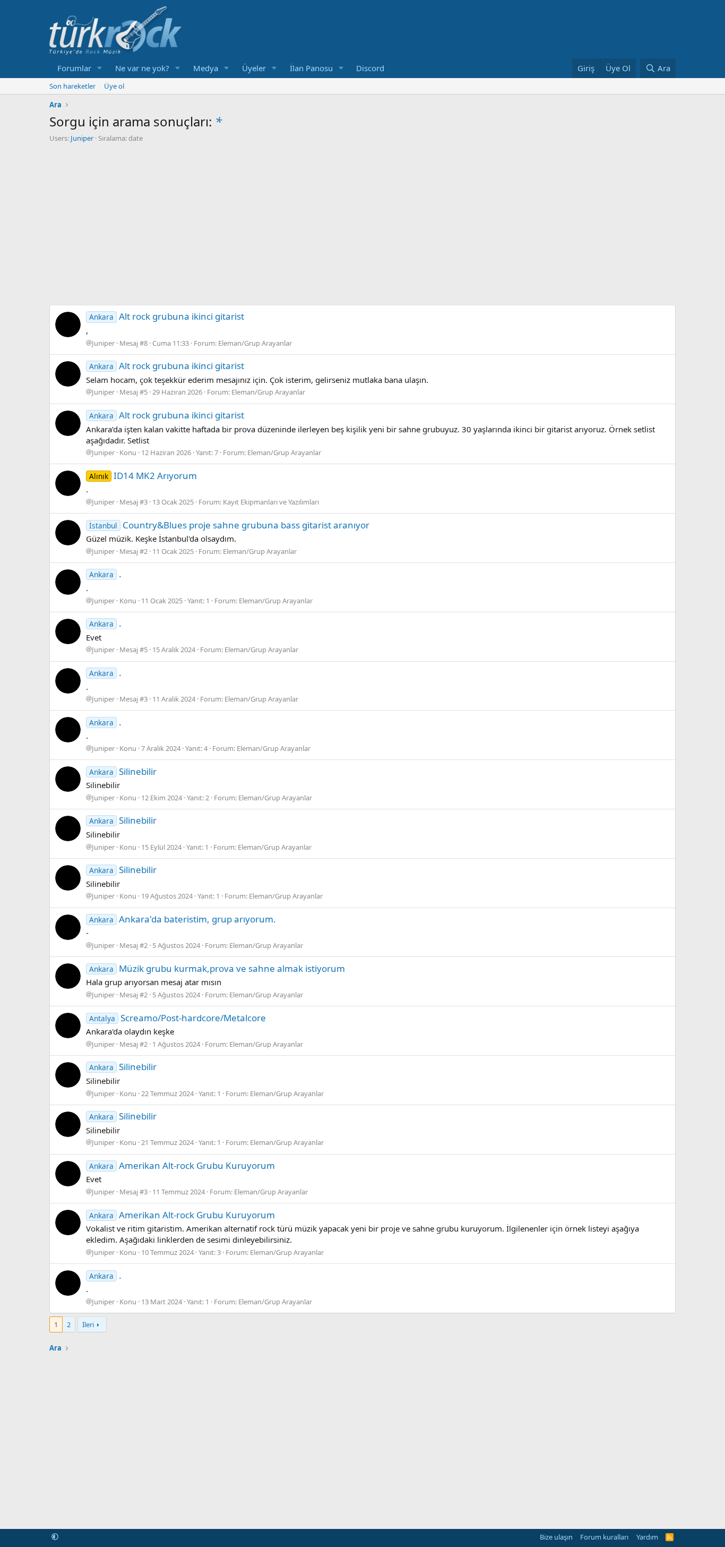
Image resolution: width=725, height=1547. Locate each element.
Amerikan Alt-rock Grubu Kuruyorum (182, 1165)
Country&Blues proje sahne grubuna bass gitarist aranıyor (229, 525)
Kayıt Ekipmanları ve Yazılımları (271, 502)
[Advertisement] (362, 222)
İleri (88, 1324)
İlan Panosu (311, 68)
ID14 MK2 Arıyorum (143, 475)
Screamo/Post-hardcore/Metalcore (177, 1018)
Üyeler (254, 68)
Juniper (82, 138)
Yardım (647, 1537)
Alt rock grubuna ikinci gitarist (166, 316)
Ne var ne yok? (142, 68)
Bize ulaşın (556, 1537)
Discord (370, 68)
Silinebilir (123, 771)
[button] (99, 68)
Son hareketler (72, 86)
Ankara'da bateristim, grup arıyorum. (182, 919)
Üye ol (114, 86)
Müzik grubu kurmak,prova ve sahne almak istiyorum (217, 968)
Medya (205, 68)
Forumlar (74, 68)
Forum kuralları (604, 1537)
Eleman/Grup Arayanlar (255, 343)
